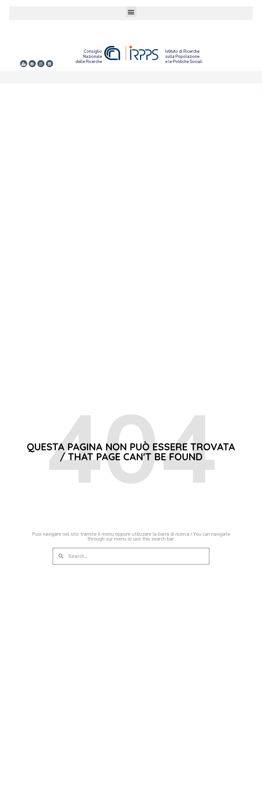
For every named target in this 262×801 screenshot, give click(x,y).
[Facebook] (32, 63)
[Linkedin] (49, 63)
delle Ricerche (88, 62)
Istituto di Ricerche (182, 51)
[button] (131, 11)
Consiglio (93, 51)
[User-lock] (23, 63)
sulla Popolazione (182, 56)
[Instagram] (40, 63)
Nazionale (92, 56)
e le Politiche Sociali (183, 62)
